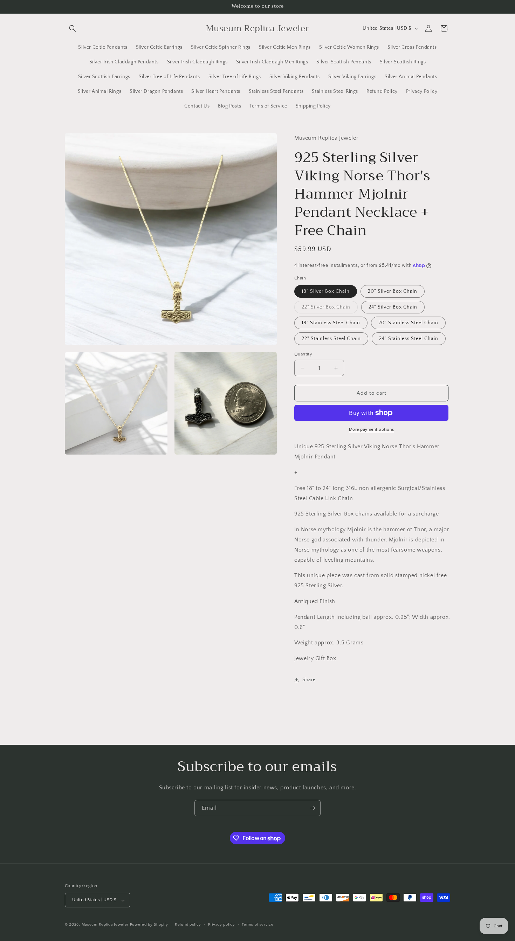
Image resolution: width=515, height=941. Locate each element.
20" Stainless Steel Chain (408, 323)
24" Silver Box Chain (393, 307)
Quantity (303, 354)
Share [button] (309, 680)
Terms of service (257, 924)
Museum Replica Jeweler (105, 925)
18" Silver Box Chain (326, 291)
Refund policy (188, 924)
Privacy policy (221, 924)
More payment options (371, 429)
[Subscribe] (312, 808)
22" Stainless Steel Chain (331, 338)
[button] (72, 28)
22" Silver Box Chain (330, 308)
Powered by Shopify (149, 925)
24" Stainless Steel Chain (408, 338)
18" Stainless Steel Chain (331, 323)
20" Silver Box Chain (392, 291)
